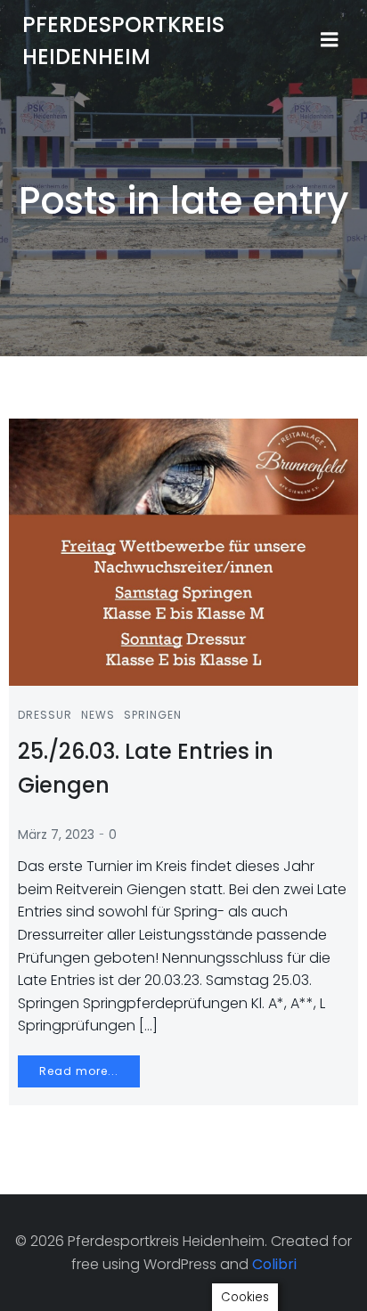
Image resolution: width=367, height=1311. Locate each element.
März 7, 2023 (56, 834)
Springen (153, 714)
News (98, 714)
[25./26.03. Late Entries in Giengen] (183, 551)
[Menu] (329, 40)
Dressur (45, 714)
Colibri (274, 1264)
